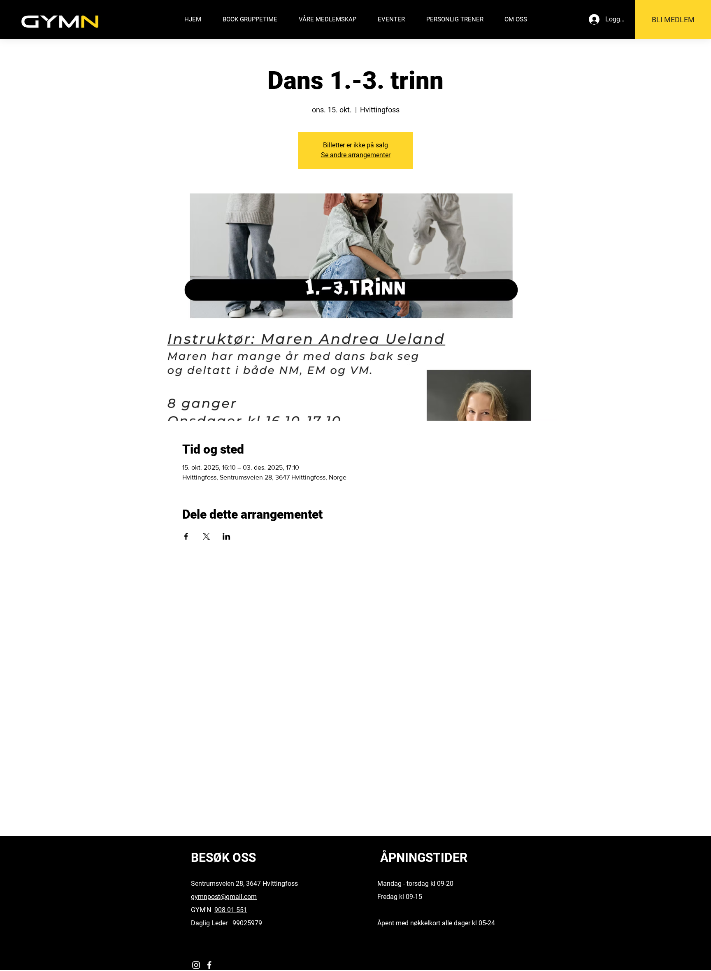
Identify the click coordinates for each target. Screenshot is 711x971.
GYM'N (202, 910)
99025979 (247, 923)
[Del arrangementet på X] (206, 536)
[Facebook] (209, 965)
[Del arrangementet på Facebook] (186, 536)
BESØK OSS (223, 857)
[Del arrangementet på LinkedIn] (226, 536)
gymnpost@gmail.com (224, 897)
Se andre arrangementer (355, 155)
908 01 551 (230, 910)
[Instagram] (196, 965)
